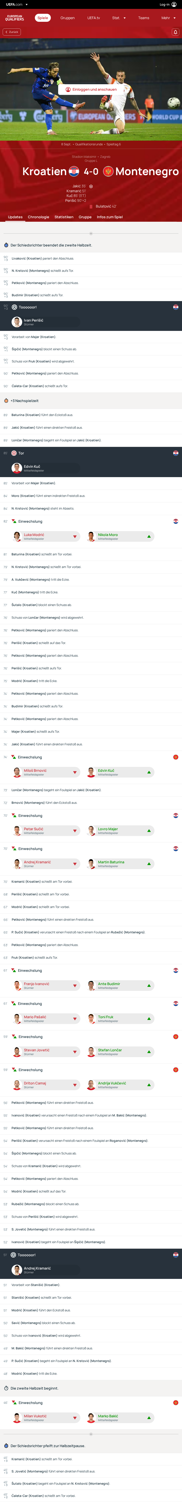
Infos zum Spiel (110, 217)
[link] (43, 18)
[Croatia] (175, 307)
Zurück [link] (13, 32)
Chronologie (38, 217)
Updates (15, 217)
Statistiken (64, 217)
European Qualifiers (14, 18)
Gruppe (85, 217)
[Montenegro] (175, 757)
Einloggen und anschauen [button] (95, 89)
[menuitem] (43, 18)
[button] (119, 18)
